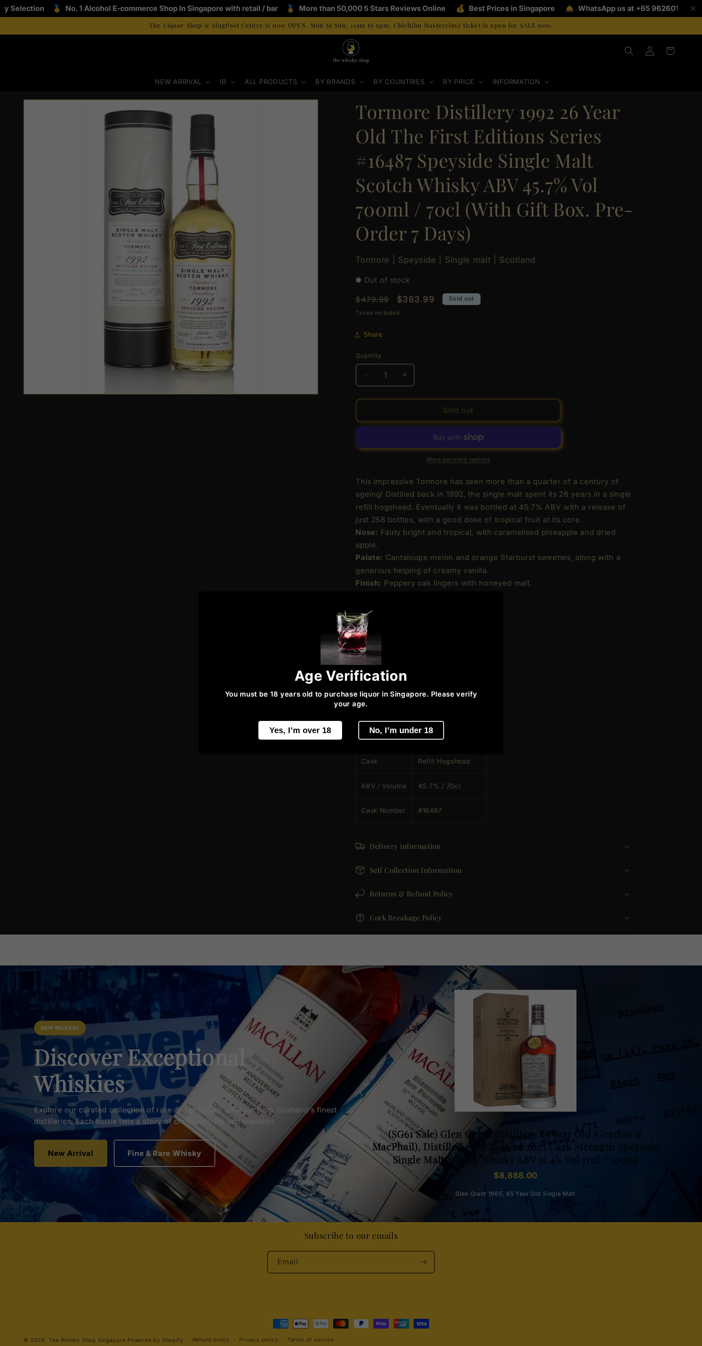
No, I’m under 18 (401, 730)
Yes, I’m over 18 (300, 730)
